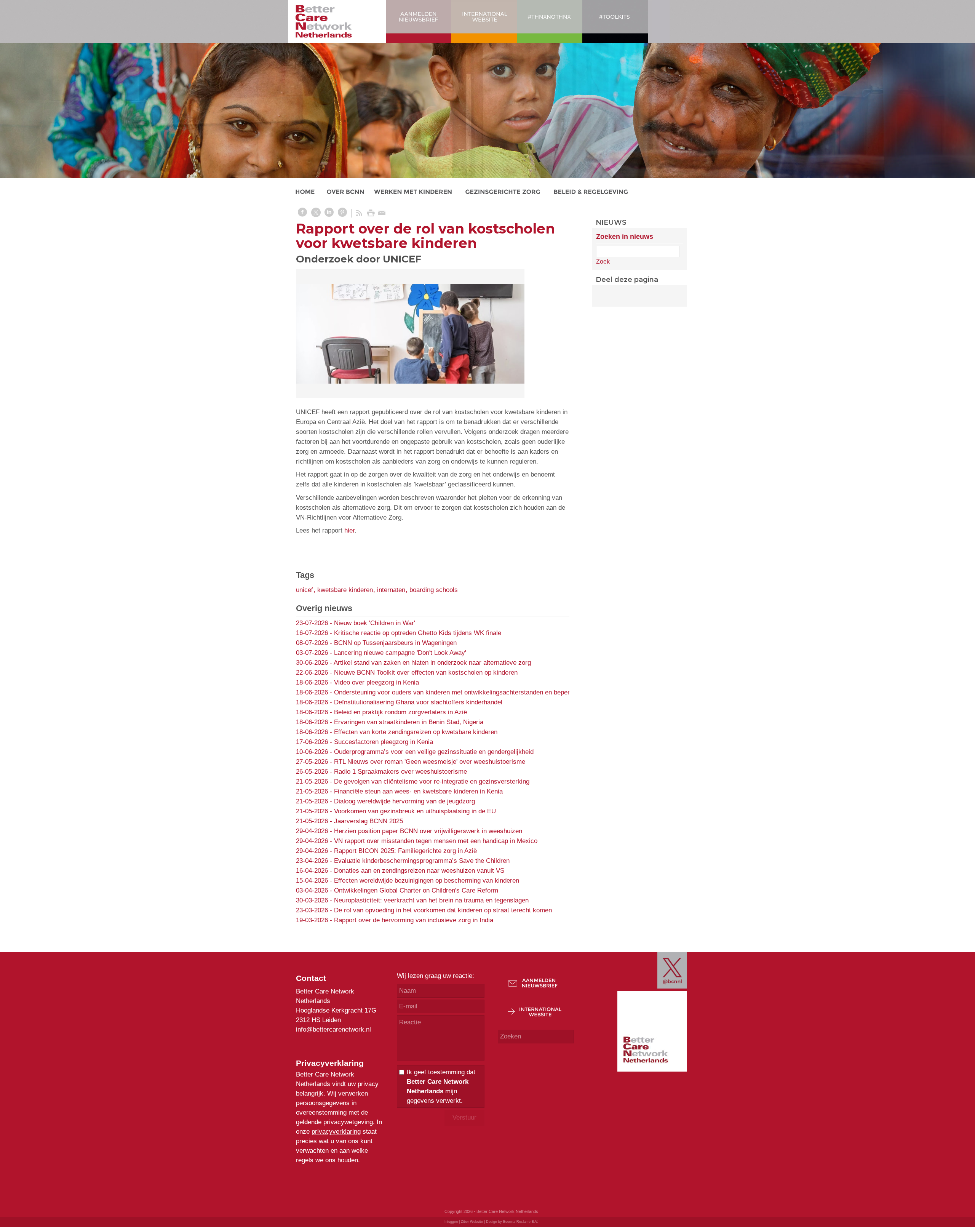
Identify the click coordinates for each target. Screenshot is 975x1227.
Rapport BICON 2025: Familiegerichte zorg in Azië (405, 850)
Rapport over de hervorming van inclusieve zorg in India (413, 920)
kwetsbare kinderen (345, 590)
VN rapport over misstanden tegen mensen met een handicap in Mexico (435, 841)
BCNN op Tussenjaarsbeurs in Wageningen (395, 642)
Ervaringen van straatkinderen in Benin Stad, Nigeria (408, 722)
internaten (391, 590)
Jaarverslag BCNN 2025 (368, 821)
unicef (304, 590)
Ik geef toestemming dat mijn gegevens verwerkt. (441, 1086)
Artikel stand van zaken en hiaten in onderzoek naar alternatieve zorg (432, 662)
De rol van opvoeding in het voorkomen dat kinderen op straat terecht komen (443, 910)
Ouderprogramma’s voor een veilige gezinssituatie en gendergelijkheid (434, 751)
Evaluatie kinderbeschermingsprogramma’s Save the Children (422, 860)
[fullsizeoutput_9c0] (410, 333)
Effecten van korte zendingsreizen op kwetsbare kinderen (415, 732)
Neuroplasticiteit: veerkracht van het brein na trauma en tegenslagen (431, 900)
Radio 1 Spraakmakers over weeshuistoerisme (400, 771)
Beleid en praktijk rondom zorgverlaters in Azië (400, 712)
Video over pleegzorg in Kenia (376, 682)
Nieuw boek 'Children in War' (374, 623)
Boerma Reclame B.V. (520, 1222)
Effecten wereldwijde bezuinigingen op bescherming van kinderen (426, 880)
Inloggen (451, 1222)
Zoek (603, 261)
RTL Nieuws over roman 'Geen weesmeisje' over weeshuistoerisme (429, 761)
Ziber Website (472, 1222)
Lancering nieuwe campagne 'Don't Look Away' (400, 652)
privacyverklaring (336, 1131)
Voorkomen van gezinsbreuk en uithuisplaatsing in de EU (415, 811)
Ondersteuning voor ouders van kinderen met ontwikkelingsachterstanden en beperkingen (461, 692)
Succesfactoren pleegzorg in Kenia (383, 741)
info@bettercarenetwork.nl (333, 1029)
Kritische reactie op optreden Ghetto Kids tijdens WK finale (417, 633)
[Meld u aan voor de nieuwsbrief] (537, 990)
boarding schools (433, 590)
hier (349, 530)
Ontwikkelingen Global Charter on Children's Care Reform (416, 890)
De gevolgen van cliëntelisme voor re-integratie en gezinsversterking (431, 781)
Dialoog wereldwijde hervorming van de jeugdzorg (404, 801)
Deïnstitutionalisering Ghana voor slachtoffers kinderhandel (418, 702)
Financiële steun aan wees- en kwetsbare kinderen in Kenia (418, 791)
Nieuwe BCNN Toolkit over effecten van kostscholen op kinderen (426, 672)
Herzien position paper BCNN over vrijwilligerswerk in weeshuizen (428, 831)
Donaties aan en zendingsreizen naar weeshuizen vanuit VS (419, 870)
